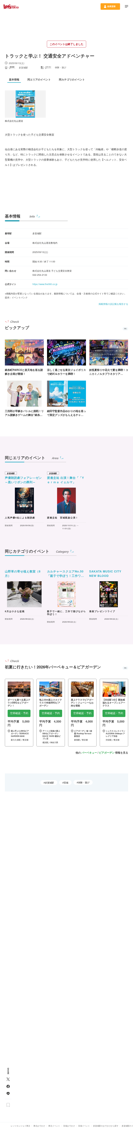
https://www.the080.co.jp (44, 284)
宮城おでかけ (69, 1125)
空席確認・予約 (19, 713)
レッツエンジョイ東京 (20, 1125)
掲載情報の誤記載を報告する (113, 303)
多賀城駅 (49, 782)
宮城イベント (84, 1125)
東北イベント (54, 1125)
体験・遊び (83, 782)
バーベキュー (89, 752)
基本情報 (12, 216)
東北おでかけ (39, 1125)
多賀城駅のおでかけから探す (105, 1125)
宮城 (66, 782)
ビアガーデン (107, 752)
